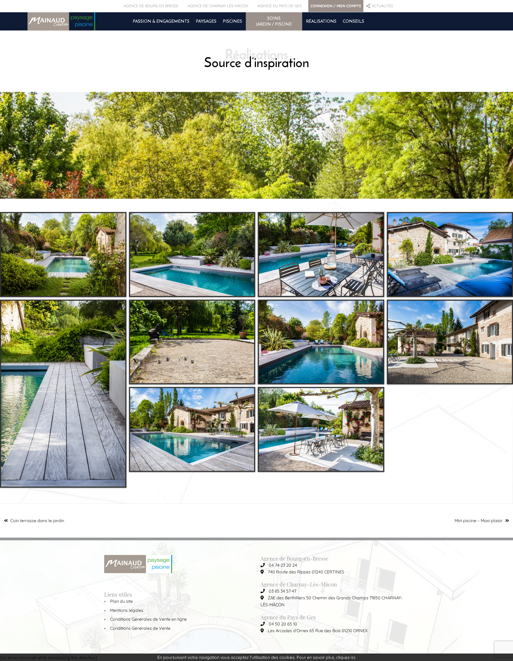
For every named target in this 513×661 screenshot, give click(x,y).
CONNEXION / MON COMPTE (335, 5)
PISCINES (232, 21)
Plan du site (121, 601)
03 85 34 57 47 (282, 591)
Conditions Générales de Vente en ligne (148, 619)
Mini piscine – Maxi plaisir (478, 520)
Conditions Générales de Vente (140, 628)
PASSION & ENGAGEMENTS (161, 21)
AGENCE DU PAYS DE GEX (279, 5)
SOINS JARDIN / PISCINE (274, 21)
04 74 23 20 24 (283, 565)
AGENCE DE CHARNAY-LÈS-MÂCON (218, 5)
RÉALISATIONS (321, 21)
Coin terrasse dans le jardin (37, 520)
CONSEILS (353, 21)
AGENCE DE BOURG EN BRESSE (151, 5)
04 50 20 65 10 (283, 624)
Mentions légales (126, 610)
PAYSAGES (206, 21)
